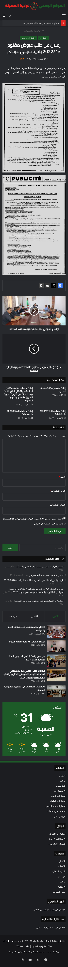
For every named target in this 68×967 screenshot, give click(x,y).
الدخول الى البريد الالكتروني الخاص (50, 909)
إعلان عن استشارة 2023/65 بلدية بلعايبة (20, 412)
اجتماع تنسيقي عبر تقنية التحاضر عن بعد (41, 23)
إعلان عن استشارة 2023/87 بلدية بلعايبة (53, 412)
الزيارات (62, 876)
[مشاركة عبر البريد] (47, 285)
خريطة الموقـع (38, 951)
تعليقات (13, 616)
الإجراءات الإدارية (57, 839)
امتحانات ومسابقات (56, 811)
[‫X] (53, 285)
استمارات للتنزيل (57, 833)
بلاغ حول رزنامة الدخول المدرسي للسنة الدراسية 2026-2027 (34, 580)
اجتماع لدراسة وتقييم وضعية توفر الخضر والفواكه (40, 566)
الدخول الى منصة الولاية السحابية (50, 927)
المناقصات (61, 785)
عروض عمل (60, 816)
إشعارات (28, 30)
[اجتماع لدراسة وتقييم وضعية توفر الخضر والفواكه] (56, 631)
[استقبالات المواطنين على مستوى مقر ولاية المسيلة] (56, 691)
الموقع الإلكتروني (58, 504)
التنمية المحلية (59, 871)
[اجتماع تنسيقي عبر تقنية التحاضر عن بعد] (56, 646)
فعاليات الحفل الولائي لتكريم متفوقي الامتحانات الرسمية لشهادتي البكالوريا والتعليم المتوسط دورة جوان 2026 (24, 674)
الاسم (62, 476)
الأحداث (62, 866)
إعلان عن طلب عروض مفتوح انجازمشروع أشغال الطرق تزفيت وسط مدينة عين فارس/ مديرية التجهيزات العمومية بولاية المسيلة (18, 394)
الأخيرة (55, 616)
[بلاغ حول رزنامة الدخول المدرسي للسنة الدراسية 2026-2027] (56, 661)
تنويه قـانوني (24, 951)
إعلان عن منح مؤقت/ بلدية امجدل (53, 389)
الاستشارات (60, 791)
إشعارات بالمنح (28, 38)
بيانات (63, 780)
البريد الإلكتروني (58, 490)
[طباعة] (41, 285)
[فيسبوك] (60, 285)
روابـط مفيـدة (52, 951)
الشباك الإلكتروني (57, 844)
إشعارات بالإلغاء (58, 801)
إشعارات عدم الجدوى (55, 806)
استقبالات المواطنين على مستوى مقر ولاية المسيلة (39, 600)
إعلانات (62, 775)
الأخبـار (62, 861)
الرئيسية (38, 30)
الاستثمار (61, 886)
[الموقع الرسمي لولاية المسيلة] (34, 6)
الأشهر (34, 616)
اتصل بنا (13, 951)
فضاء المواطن (59, 892)
